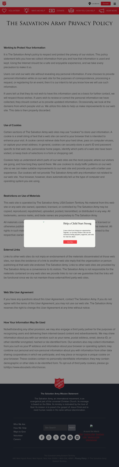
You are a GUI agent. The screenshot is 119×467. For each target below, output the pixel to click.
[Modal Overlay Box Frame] (59, 233)
